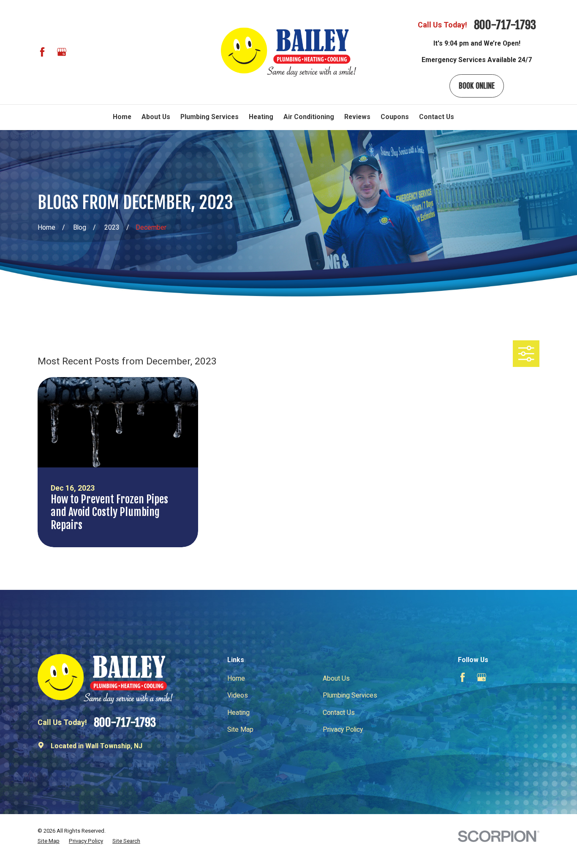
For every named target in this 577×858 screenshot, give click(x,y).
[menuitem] (49, 841)
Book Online (477, 85)
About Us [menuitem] (156, 117)
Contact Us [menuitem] (436, 117)
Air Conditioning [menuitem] (308, 117)
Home (236, 678)
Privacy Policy (343, 729)
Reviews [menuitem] (357, 117)
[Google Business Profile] (61, 52)
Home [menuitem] (122, 117)
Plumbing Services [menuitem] (209, 117)
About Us (336, 678)
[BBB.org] (80, 52)
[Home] (288, 52)
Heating (238, 713)
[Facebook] (42, 52)
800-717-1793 (505, 25)
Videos (237, 695)
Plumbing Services (350, 695)
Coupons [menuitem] (395, 117)
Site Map (240, 729)
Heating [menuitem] (261, 117)
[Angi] (100, 52)
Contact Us (339, 713)
